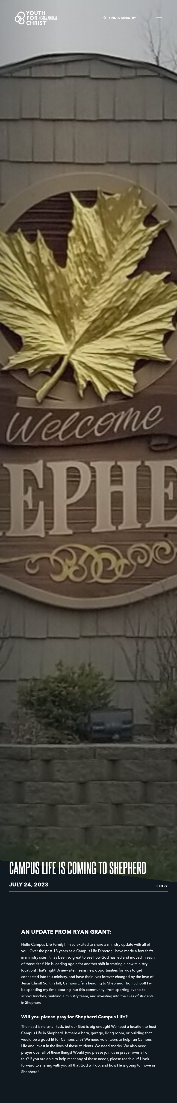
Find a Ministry (122, 18)
